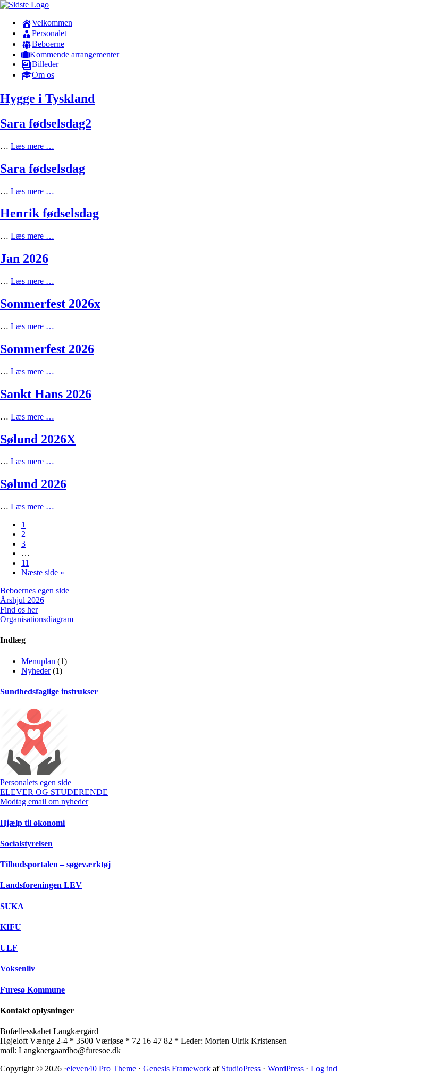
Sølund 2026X (38, 439)
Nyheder (36, 670)
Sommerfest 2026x (50, 304)
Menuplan (38, 661)
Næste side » (42, 572)
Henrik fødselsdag (49, 213)
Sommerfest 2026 (47, 349)
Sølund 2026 (33, 484)
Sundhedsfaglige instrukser (49, 691)
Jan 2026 (24, 258)
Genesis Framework (177, 1068)
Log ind (324, 1068)
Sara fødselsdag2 (45, 123)
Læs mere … (32, 145)
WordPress (285, 1068)
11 (25, 562)
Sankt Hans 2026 (45, 394)
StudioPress (241, 1068)
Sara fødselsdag (42, 168)
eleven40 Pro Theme (101, 1068)
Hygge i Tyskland (47, 98)
